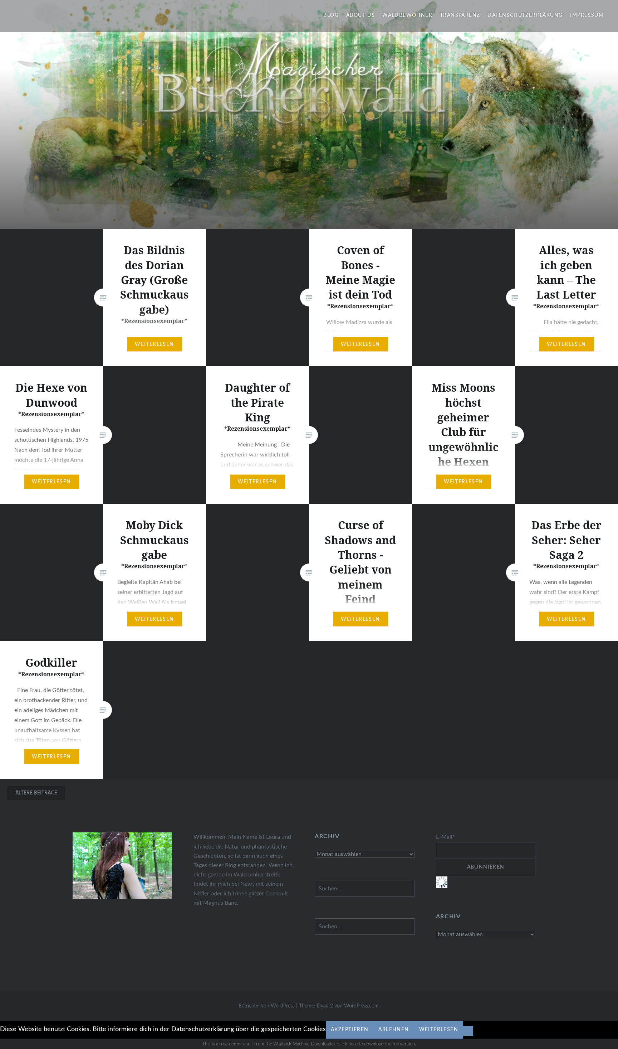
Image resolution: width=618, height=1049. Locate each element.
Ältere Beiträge (36, 793)
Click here (347, 1044)
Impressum (587, 15)
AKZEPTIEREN (349, 1029)
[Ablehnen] (468, 1031)
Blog (331, 15)
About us (360, 15)
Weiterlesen (438, 1029)
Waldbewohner (407, 15)
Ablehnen (393, 1029)
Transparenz (460, 15)
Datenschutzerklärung (525, 15)
